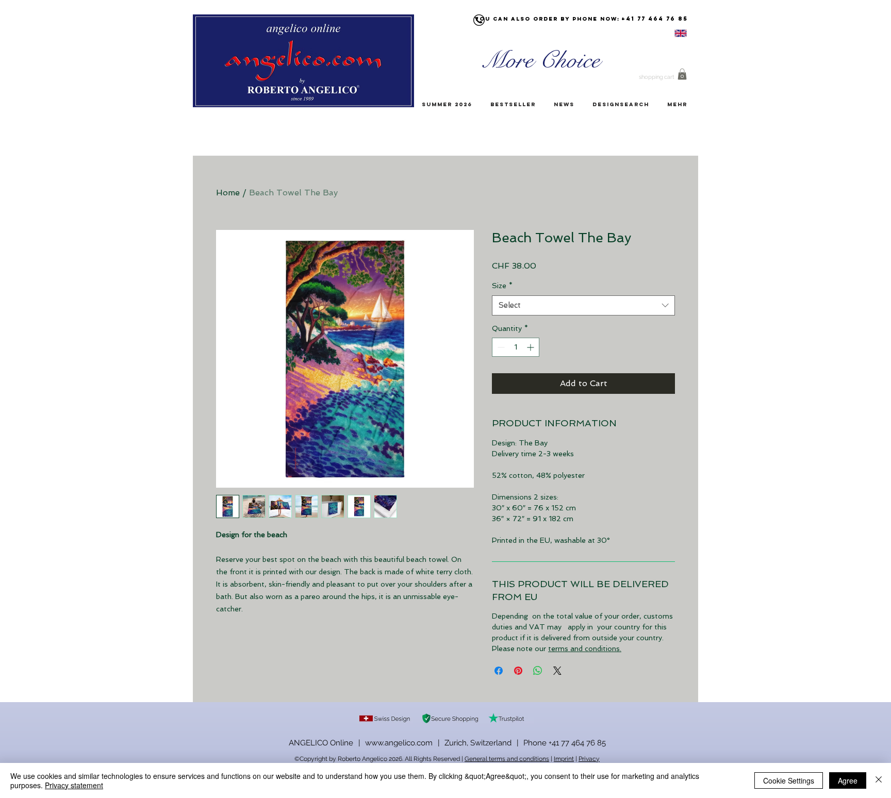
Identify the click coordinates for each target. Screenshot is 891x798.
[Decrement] (499, 347)
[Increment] (531, 347)
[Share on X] (557, 670)
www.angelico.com (399, 742)
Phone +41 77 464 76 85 (564, 742)
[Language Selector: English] (667, 33)
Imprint (564, 758)
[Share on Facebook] (498, 670)
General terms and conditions (507, 758)
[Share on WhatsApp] (538, 670)
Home (228, 192)
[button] (682, 74)
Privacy (589, 758)
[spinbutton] (515, 347)
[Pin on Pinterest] (518, 670)
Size (502, 285)
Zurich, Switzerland (478, 742)
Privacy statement (74, 785)
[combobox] (583, 305)
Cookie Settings (788, 780)
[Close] (878, 780)
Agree (847, 780)
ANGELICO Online (321, 742)
